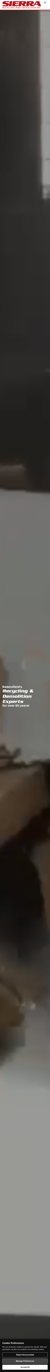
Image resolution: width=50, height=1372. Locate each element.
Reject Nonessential (25, 1355)
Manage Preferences (25, 1361)
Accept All (25, 1367)
